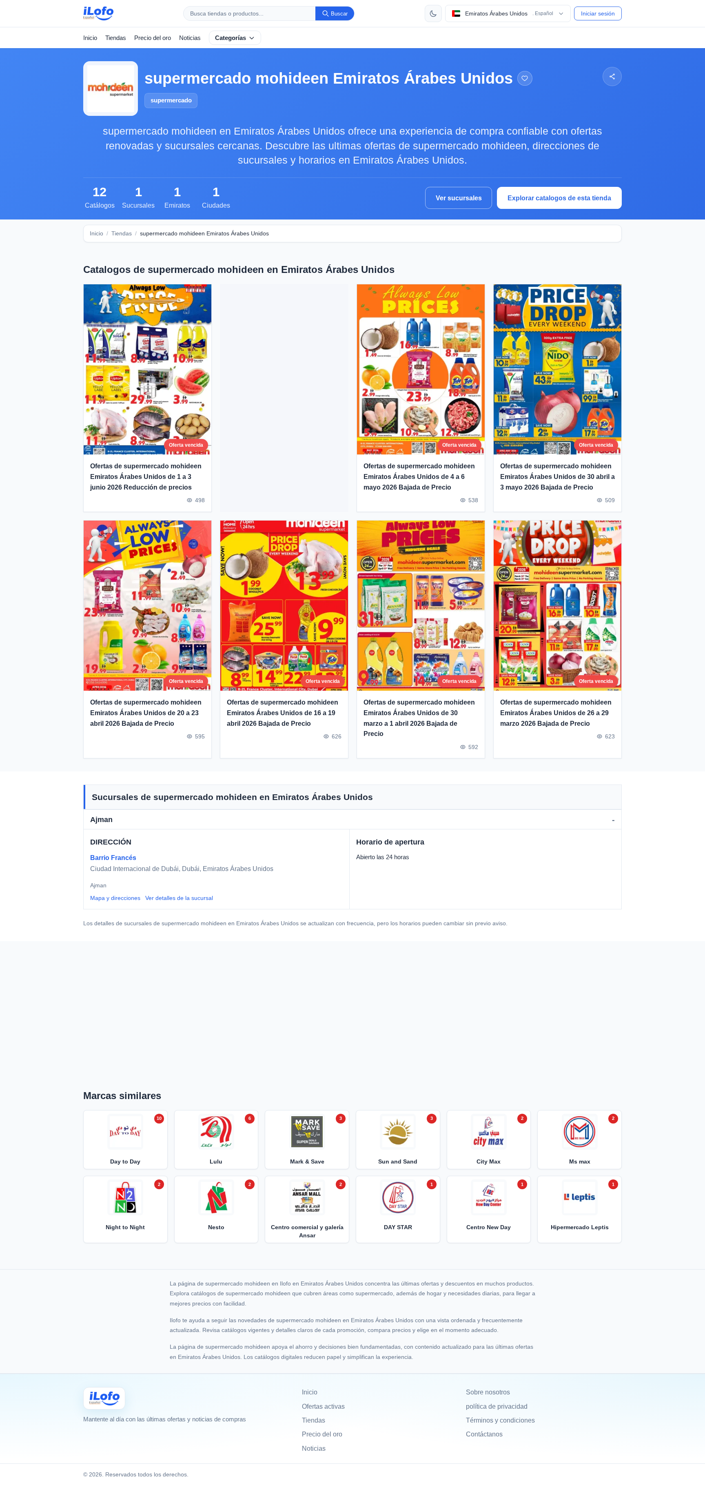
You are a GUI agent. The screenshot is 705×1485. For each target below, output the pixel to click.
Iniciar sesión (598, 13)
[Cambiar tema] (433, 13)
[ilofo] (98, 13)
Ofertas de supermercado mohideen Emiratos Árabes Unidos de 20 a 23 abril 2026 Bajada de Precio (146, 713)
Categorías (230, 37)
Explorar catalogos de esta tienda (559, 198)
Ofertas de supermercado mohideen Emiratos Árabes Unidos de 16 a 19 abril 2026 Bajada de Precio (282, 713)
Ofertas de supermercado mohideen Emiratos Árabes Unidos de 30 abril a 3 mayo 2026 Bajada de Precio (557, 477)
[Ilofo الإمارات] (104, 1398)
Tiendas (115, 37)
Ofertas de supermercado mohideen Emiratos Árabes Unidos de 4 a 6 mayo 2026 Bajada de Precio (419, 477)
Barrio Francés (113, 857)
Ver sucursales (459, 198)
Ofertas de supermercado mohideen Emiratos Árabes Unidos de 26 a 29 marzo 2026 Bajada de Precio (556, 713)
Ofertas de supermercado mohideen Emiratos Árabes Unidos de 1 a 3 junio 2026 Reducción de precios (146, 477)
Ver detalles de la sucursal (179, 898)
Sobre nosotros (488, 1392)
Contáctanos (484, 1434)
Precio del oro (152, 37)
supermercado (171, 100)
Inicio (90, 37)
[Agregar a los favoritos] (524, 78)
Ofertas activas (323, 1406)
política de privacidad (497, 1406)
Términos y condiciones (500, 1420)
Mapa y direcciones (115, 898)
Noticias (190, 37)
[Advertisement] (284, 398)
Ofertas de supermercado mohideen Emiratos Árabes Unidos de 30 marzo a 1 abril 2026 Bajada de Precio (419, 718)
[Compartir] (612, 76)
